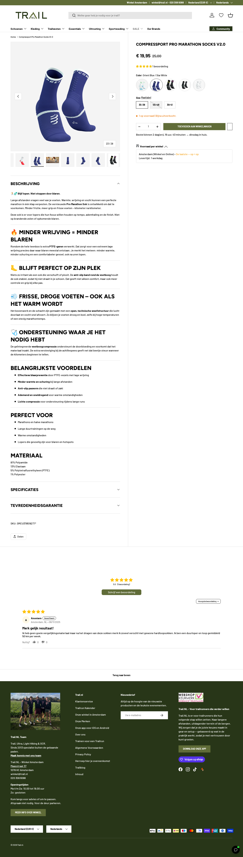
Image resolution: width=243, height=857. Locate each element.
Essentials (75, 28)
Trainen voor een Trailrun (89, 741)
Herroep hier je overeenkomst (92, 760)
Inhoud (79, 774)
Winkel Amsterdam (137, 2)
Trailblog (80, 767)
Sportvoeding (117, 28)
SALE (136, 28)
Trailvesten (54, 28)
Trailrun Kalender (85, 707)
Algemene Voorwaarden (89, 747)
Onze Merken (82, 721)
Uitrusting (95, 28)
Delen (20, 536)
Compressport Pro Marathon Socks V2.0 (36, 37)
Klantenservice (84, 701)
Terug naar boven (121, 675)
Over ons (80, 734)
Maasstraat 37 (18, 766)
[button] (230, 15)
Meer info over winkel (28, 812)
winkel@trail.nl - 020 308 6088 (168, 2)
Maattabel (146, 97)
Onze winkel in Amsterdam (90, 714)
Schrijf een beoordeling (121, 592)
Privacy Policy (83, 754)
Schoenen (17, 28)
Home (13, 37)
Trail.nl (20, 845)
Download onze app (194, 748)
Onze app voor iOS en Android (92, 727)
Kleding (35, 28)
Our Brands (153, 28)
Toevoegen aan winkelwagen (194, 126)
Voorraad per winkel (151, 146)
